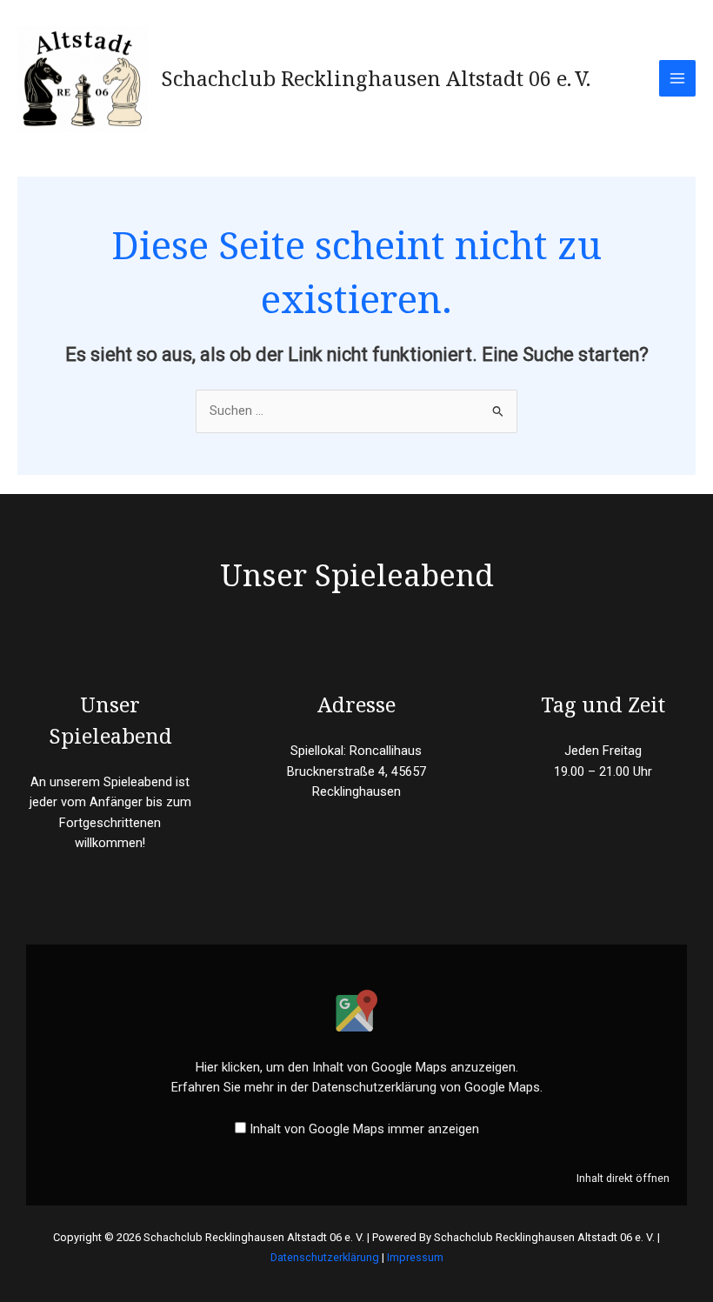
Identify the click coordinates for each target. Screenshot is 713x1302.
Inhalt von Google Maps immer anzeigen (364, 1129)
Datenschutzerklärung (324, 1257)
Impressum (415, 1257)
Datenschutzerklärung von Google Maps (426, 1087)
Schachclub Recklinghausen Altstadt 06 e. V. (375, 78)
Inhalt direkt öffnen (623, 1178)
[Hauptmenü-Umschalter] (677, 78)
